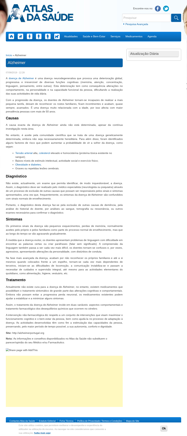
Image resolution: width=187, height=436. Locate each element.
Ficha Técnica (66, 421)
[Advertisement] (64, 381)
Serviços (115, 36)
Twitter (166, 8)
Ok (164, 428)
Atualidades (71, 36)
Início (9, 55)
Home (11, 36)
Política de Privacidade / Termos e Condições (99, 421)
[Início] (40, 14)
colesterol (44, 153)
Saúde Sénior (47, 36)
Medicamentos (133, 36)
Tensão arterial (24, 153)
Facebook (158, 8)
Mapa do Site (132, 421)
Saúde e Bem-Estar (94, 36)
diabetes (36, 164)
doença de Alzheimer (21, 78)
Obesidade (21, 164)
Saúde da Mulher (29, 36)
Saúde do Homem (38, 36)
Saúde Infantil (20, 36)
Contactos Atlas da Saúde (22, 421)
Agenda (152, 36)
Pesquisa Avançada (136, 24)
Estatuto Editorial (47, 421)
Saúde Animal (57, 36)
